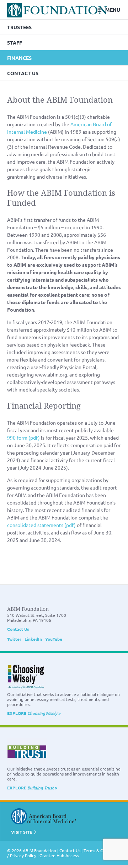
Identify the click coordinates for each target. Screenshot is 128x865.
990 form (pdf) (23, 437)
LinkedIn (33, 639)
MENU (112, 9)
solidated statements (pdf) (45, 525)
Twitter (14, 639)
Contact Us (22, 73)
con (11, 525)
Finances (19, 58)
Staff (14, 42)
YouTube (53, 639)
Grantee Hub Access (59, 855)
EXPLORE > (34, 713)
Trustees (19, 27)
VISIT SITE (22, 832)
